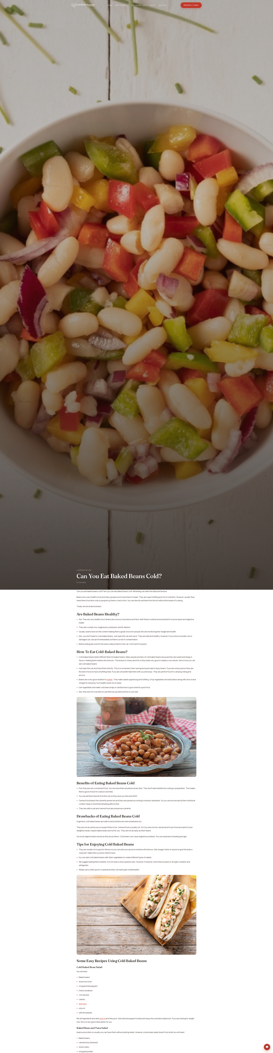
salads (110, 679)
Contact (163, 5)
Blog (152, 5)
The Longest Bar (138, 5)
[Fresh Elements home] (83, 5)
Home (109, 5)
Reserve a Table (191, 5)
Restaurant (121, 5)
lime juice (83, 1004)
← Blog (79, 570)
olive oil (102, 1018)
